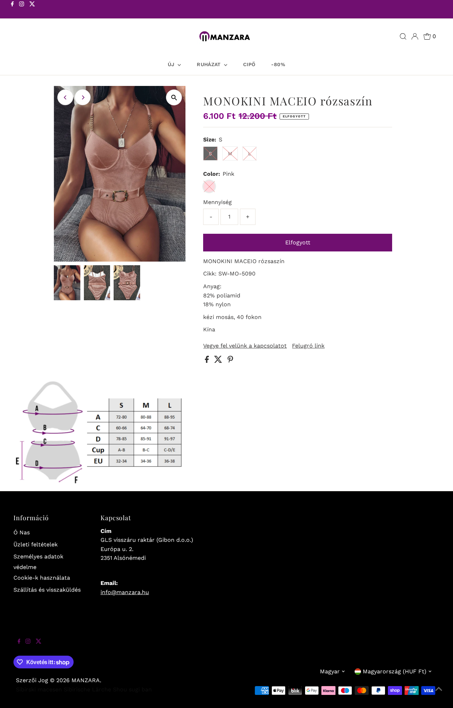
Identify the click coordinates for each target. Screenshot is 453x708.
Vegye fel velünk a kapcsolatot (245, 346)
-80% (278, 64)
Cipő (249, 64)
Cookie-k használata (41, 577)
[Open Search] (403, 36)
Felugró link (308, 346)
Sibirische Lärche (87, 689)
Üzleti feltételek (35, 544)
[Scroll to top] (439, 694)
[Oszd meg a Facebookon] (208, 361)
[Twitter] (32, 9)
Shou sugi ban (132, 689)
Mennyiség (217, 202)
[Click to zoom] (174, 97)
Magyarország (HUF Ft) (394, 671)
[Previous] (65, 97)
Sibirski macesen (39, 689)
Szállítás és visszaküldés (47, 589)
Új (172, 64)
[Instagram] (21, 9)
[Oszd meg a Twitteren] (219, 361)
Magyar (330, 671)
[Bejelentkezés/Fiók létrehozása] (415, 36)
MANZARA (85, 680)
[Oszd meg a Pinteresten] (230, 361)
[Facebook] (12, 9)
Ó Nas (21, 532)
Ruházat (209, 64)
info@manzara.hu (125, 592)
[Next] (83, 97)
